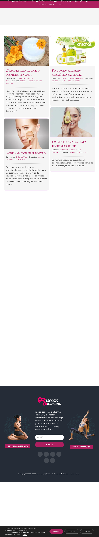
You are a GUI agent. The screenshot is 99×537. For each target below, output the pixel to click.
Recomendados (76, 78)
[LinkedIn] (79, 19)
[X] (76, 19)
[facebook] (73, 7)
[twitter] (77, 7)
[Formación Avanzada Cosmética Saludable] (72, 51)
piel (23, 159)
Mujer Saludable (69, 150)
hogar (77, 81)
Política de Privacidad (54, 474)
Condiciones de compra (71, 474)
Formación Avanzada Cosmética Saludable (67, 72)
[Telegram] (87, 19)
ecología (9, 83)
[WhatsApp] (83, 19)
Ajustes (87, 531)
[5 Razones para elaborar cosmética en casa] (26, 51)
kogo (87, 152)
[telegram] (86, 7)
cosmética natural (34, 81)
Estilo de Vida (21, 157)
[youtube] (90, 7)
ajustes (24, 535)
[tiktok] (94, 7)
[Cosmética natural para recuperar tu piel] (72, 122)
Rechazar (72, 531)
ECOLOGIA (20, 78)
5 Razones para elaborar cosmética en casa (23, 72)
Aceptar (56, 531)
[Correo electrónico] (91, 19)
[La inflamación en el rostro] (26, 134)
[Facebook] (72, 19)
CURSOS (65, 78)
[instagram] (81, 7)
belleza (23, 81)
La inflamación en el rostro (26, 153)
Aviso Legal (41, 474)
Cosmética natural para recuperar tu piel (69, 144)
